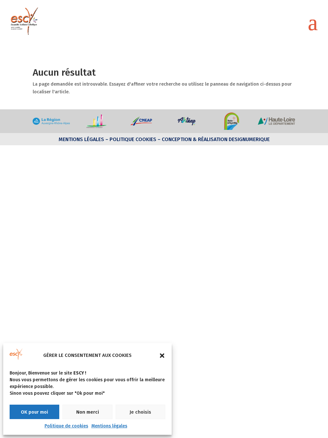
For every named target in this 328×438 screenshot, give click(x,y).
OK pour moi (34, 412)
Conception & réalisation (194, 139)
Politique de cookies (66, 426)
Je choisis (140, 412)
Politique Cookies (133, 139)
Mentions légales (109, 426)
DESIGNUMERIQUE (248, 139)
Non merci (87, 412)
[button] (162, 355)
